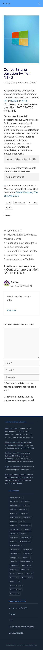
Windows (31, 234)
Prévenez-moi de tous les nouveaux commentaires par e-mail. (20, 387)
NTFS (25, 100)
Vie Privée (24, 570)
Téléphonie (14, 566)
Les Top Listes (16, 529)
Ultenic (13, 570)
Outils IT (14, 537)
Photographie (26, 537)
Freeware (23, 509)
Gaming (13, 513)
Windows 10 (15, 582)
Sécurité (26, 558)
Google (27, 517)
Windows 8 (27, 578)
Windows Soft (16, 590)
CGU (11, 620)
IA (22, 521)
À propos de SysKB (18, 608)
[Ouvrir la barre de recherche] (39, 3)
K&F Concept (25, 525)
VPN (12, 574)
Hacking (13, 521)
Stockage (27, 553)
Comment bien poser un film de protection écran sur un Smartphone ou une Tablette (20, 255)
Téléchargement (26, 561)
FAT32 (14, 100)
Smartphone (15, 553)
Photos (13, 541)
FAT (5, 100)
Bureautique (15, 505)
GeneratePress (32, 645)
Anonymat (25, 501)
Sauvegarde (15, 549)
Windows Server (12, 239)
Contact (12, 614)
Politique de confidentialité (21, 626)
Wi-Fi (30, 574)
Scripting (27, 549)
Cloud (26, 505)
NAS (24, 533)
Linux (28, 529)
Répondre (11, 310)
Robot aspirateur (16, 545)
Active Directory (16, 497)
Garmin (24, 513)
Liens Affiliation (16, 633)
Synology (14, 558)
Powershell (25, 541)
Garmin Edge (15, 517)
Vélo (21, 574)
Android (14, 501)
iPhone (13, 525)
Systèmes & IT (14, 230)
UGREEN (26, 566)
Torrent (13, 561)
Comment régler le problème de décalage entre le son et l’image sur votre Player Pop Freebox (19, 445)
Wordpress (14, 594)
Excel (13, 509)
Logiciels (14, 533)
